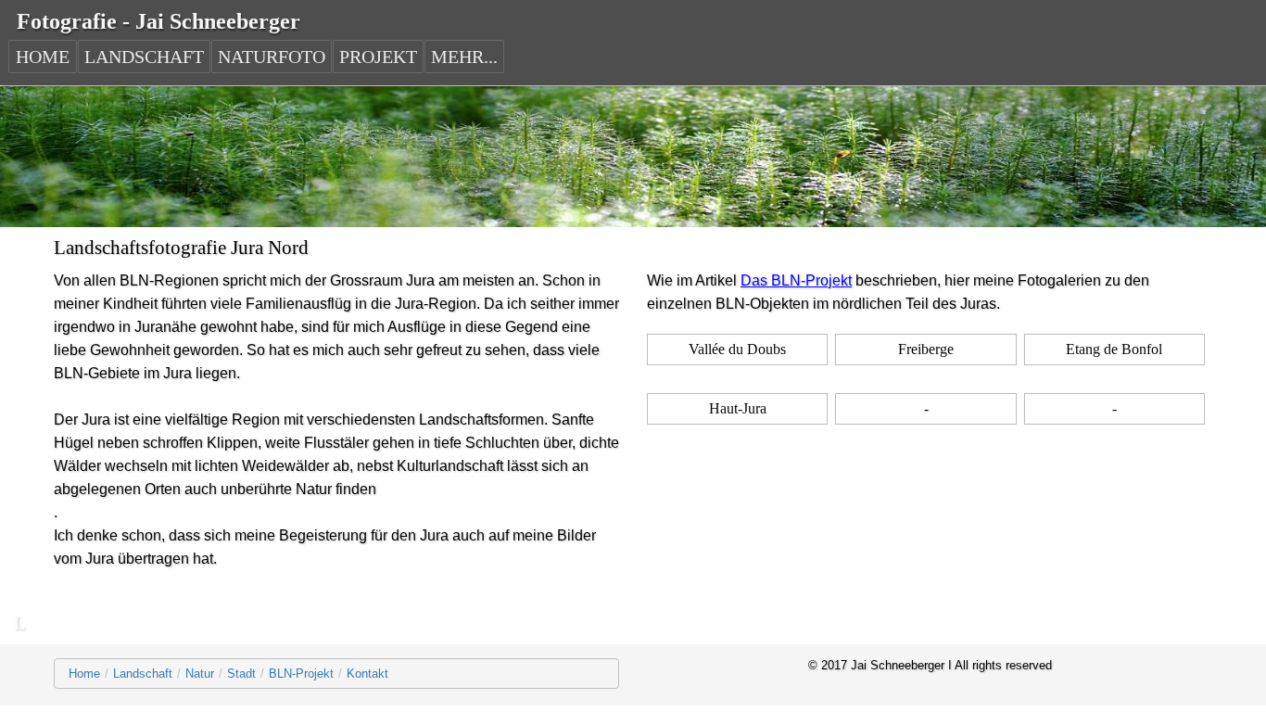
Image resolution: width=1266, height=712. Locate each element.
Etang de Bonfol (1114, 349)
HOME (43, 56)
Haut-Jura (737, 408)
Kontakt (367, 673)
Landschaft (142, 673)
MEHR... (464, 56)
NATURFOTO (271, 56)
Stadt (241, 673)
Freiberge (926, 349)
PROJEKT (378, 56)
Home (84, 673)
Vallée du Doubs (737, 349)
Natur (199, 673)
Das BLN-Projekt (796, 280)
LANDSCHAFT (144, 56)
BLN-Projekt (301, 673)
